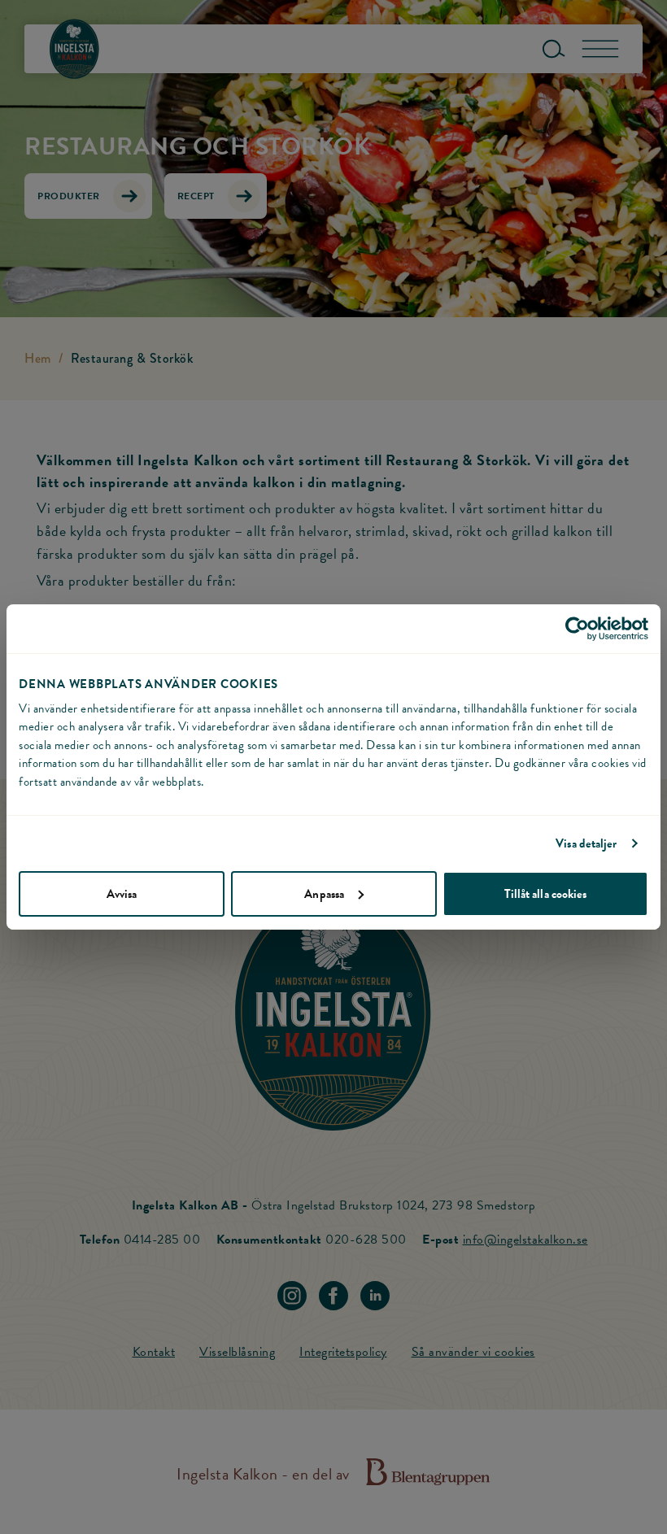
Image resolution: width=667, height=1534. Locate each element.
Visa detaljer (586, 843)
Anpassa (324, 894)
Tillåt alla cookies (545, 894)
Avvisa (122, 894)
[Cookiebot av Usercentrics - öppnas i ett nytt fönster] (577, 629)
